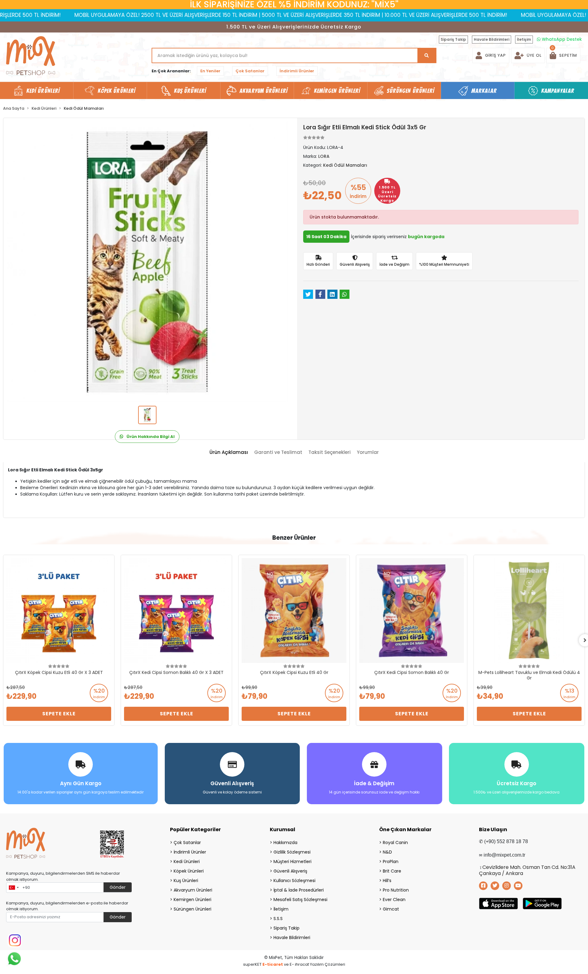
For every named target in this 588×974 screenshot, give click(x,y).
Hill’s (387, 880)
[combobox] (13, 887)
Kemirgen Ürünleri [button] (337, 91)
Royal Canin (395, 842)
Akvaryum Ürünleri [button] (263, 91)
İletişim (524, 39)
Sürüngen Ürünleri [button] (411, 91)
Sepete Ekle (59, 713)
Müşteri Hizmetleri (292, 861)
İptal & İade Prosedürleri (298, 890)
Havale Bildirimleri (491, 39)
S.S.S (278, 918)
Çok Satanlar (250, 71)
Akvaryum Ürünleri (193, 890)
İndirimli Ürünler (297, 71)
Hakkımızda (285, 842)
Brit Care (392, 871)
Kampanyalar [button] (557, 91)
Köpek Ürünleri (189, 871)
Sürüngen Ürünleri (192, 909)
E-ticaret (272, 964)
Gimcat (391, 909)
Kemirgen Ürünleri (192, 899)
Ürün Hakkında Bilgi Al (150, 436)
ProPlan (390, 861)
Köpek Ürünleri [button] (116, 91)
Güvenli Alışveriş (290, 871)
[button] (563, 55)
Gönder (118, 887)
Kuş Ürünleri (186, 880)
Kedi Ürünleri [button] (43, 91)
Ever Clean (394, 899)
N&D (387, 852)
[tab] (228, 452)
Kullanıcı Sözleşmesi (294, 880)
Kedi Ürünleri (187, 861)
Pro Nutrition (396, 890)
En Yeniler (210, 71)
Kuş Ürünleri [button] (190, 91)
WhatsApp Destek (561, 39)
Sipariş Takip (453, 39)
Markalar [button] (484, 91)
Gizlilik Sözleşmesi (292, 852)
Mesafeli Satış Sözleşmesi (300, 899)
